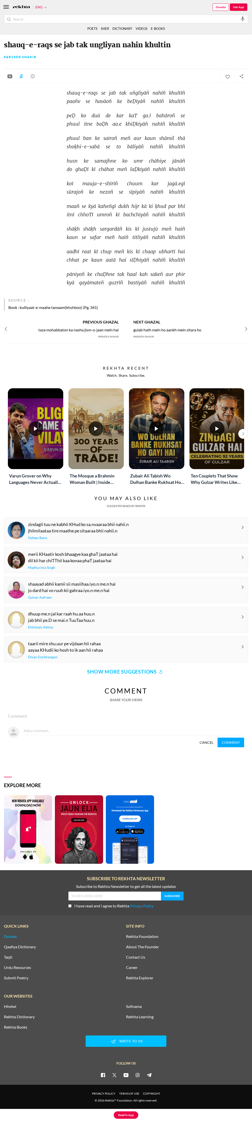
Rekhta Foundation (142, 936)
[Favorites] (227, 76)
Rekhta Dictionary (19, 1017)
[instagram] (138, 1075)
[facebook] (103, 1075)
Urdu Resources (17, 967)
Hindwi (10, 1006)
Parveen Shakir (20, 57)
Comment (231, 742)
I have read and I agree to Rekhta (114, 905)
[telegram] (149, 1075)
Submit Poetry (16, 978)
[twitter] (114, 1075)
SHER (105, 29)
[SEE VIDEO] (10, 76)
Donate (221, 7)
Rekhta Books (15, 1027)
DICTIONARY (122, 29)
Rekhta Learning (140, 1017)
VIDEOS (141, 29)
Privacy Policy (142, 905)
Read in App (126, 1115)
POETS (92, 29)
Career (132, 967)
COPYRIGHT (151, 1093)
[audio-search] (243, 19)
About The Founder (142, 947)
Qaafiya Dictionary (20, 947)
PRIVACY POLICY (103, 1093)
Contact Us (135, 957)
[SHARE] (241, 76)
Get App (238, 7)
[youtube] (126, 1075)
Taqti (8, 957)
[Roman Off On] (21, 76)
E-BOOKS (158, 29)
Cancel (206, 742)
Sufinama (134, 1006)
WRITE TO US (131, 1041)
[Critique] (33, 76)
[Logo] (21, 7)
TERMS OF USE (129, 1093)
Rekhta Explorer (139, 978)
